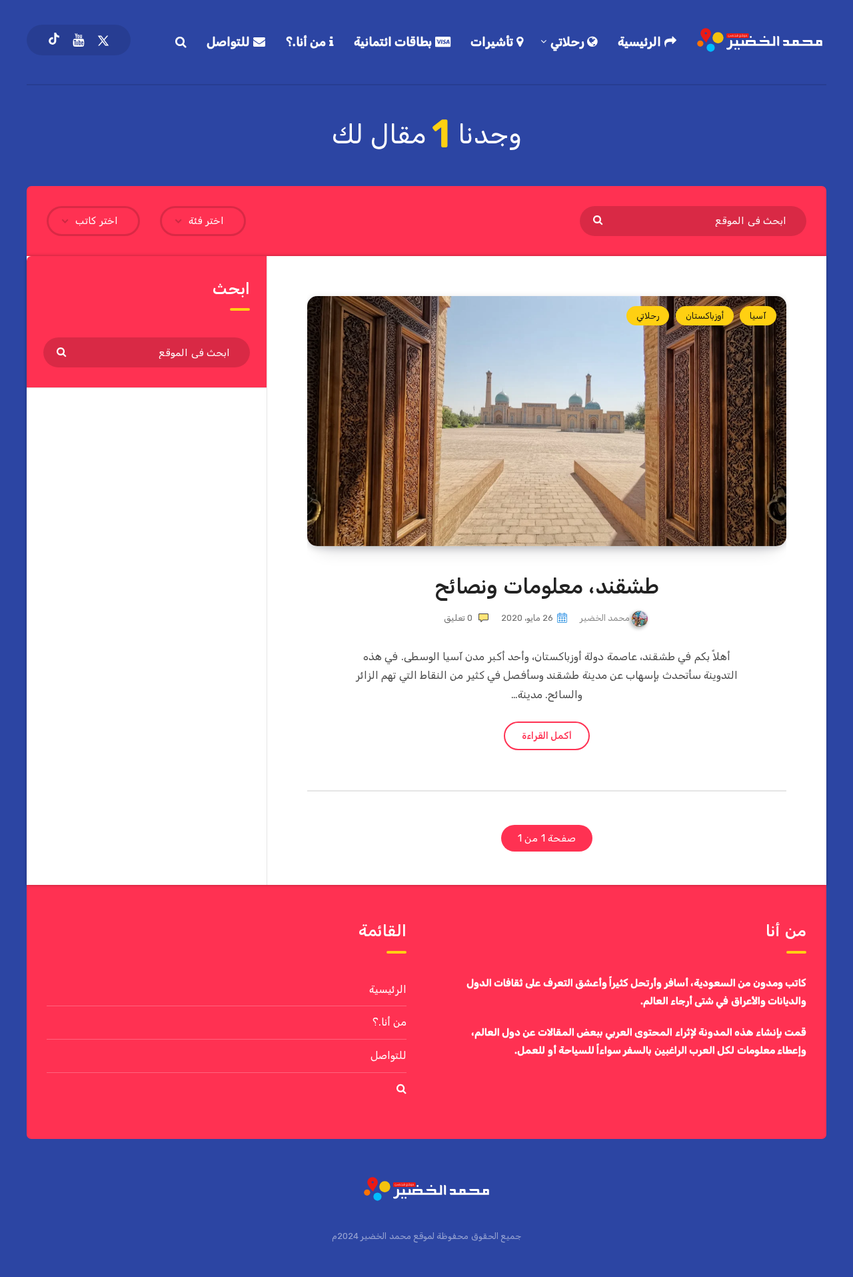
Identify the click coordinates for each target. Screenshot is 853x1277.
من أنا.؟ (307, 42)
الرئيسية (641, 42)
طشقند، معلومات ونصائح (546, 586)
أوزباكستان (705, 316)
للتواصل (230, 42)
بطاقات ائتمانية (394, 42)
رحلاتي (569, 42)
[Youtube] (78, 40)
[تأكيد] (599, 219)
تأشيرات (493, 42)
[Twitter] (103, 40)
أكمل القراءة (547, 736)
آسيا (758, 316)
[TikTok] (54, 40)
